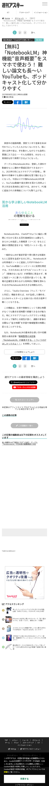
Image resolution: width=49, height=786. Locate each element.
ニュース (25, 740)
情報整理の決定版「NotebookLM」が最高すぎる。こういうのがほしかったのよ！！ (24, 340)
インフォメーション (24, 12)
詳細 (5, 772)
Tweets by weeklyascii (8, 551)
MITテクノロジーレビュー (32, 749)
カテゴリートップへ (26, 399)
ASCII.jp (13, 749)
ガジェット (19, 18)
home (7, 18)
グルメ (16, 742)
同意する (24, 779)
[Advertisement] (24, 469)
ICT (39, 742)
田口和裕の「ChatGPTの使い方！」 (18, 40)
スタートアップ (28, 742)
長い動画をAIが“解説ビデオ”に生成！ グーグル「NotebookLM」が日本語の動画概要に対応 (20, 443)
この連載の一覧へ (25, 425)
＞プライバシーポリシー (24, 785)
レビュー (15, 740)
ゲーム (7, 742)
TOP (40, 12)
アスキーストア (8, 12)
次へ (33, 32)
